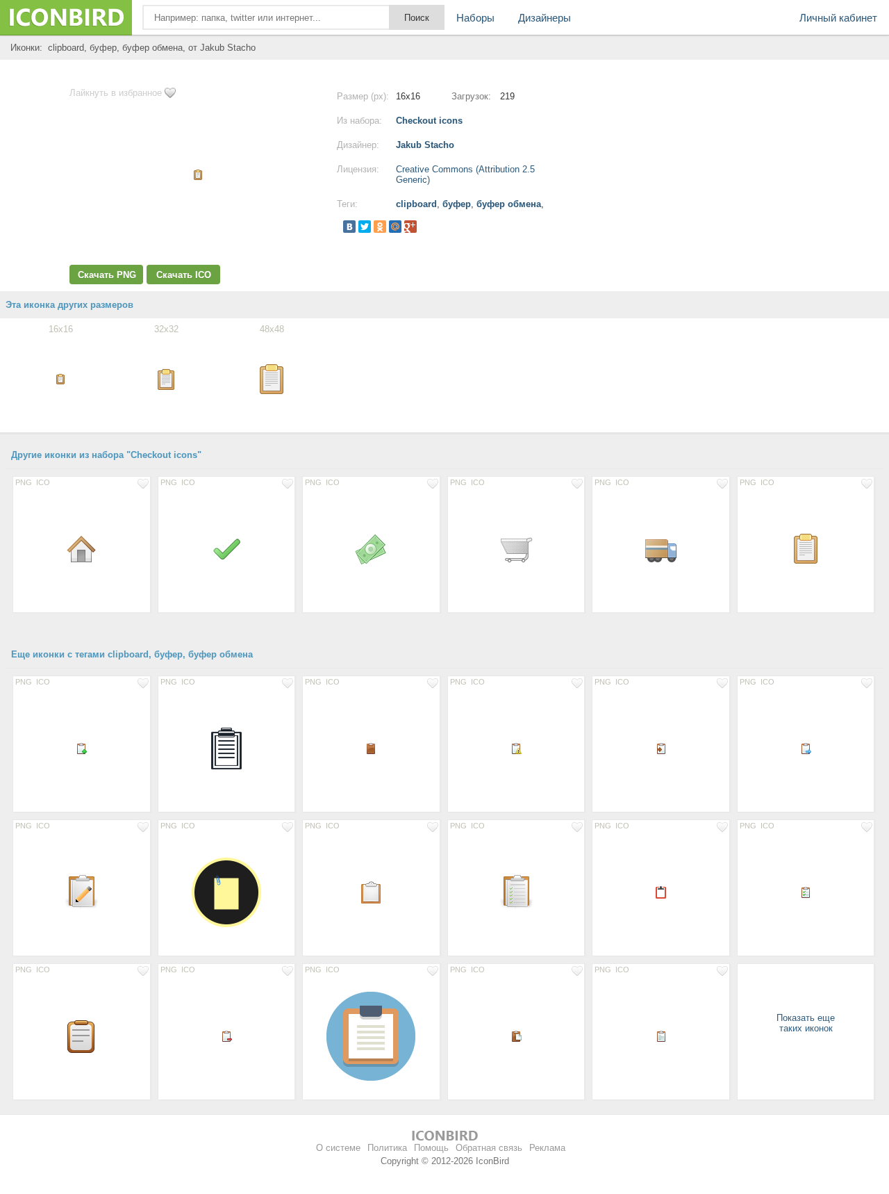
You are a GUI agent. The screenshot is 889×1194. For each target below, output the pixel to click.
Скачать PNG (107, 275)
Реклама (547, 1148)
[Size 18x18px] (660, 891)
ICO (43, 482)
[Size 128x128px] (371, 1035)
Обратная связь (489, 1148)
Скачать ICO (183, 275)
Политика (387, 1148)
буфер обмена (508, 204)
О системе (338, 1148)
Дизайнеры (544, 18)
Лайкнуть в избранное (115, 93)
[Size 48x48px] (81, 548)
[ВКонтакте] (349, 226)
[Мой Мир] (395, 226)
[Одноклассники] (380, 226)
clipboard (416, 204)
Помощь (431, 1148)
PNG (23, 482)
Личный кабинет (838, 18)
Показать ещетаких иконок (805, 1023)
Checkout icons (429, 120)
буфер (456, 204)
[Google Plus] (410, 226)
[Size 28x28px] (371, 891)
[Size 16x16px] (81, 747)
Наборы (475, 18)
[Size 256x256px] (226, 891)
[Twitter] (364, 226)
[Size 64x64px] (226, 747)
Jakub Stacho (425, 145)
